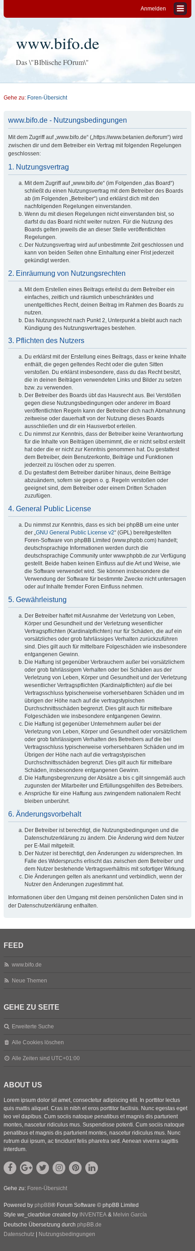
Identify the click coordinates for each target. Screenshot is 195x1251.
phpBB (42, 1205)
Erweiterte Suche (33, 1026)
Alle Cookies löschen (38, 1042)
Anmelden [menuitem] (153, 8)
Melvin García (130, 1214)
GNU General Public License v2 (75, 532)
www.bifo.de (57, 43)
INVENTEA (93, 1214)
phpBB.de (89, 1224)
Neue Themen (29, 980)
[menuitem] (19, 1235)
